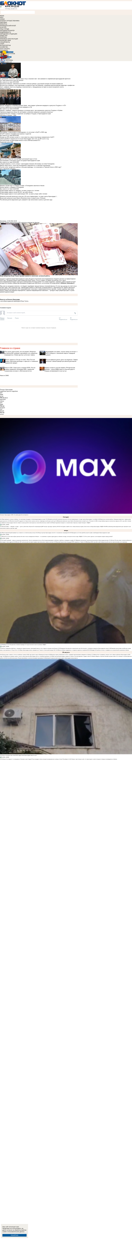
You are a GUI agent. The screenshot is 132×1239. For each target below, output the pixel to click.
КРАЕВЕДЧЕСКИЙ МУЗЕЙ (8, 25)
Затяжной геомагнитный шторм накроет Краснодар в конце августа (62, 658)
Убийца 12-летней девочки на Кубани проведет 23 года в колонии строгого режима (22, 644)
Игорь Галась (25, 301)
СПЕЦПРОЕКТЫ (5, 42)
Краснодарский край (10, 301)
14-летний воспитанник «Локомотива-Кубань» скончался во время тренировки (24, 658)
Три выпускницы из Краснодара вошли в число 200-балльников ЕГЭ (20, 140)
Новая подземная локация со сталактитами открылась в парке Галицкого (69, 522)
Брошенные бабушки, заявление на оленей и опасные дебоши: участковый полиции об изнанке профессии (31, 83)
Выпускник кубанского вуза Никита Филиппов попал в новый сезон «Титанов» (76, 521)
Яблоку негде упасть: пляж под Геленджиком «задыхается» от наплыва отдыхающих (25, 165)
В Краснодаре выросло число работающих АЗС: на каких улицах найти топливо (23, 194)
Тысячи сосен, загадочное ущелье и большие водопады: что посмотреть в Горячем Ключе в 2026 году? (30, 167)
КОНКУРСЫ (3, 24)
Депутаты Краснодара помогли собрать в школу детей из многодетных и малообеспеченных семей (26, 522)
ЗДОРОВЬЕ (3, 22)
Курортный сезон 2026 (6, 142)
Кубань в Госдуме (5, 88)
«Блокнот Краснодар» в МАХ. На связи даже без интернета (14, 514)
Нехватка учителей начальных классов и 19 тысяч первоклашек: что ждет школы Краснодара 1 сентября (72, 519)
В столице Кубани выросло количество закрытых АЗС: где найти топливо (114, 521)
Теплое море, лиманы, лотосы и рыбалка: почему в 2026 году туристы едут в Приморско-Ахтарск (25, 654)
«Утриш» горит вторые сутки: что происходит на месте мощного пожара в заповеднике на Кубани (94, 759)
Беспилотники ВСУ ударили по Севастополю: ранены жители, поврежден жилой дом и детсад (32, 521)
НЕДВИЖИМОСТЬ (5, 32)
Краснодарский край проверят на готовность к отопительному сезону (19, 532)
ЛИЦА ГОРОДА (4, 29)
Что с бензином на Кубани (7, 168)
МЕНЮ (2, 16)
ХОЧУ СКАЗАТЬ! (5, 48)
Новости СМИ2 (4, 375)
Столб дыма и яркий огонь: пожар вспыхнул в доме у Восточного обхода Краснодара (80, 526)
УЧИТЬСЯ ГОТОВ (10, 53)
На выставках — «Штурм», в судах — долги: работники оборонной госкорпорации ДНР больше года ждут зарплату (30, 526)
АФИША (2, 19)
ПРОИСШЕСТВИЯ (5, 40)
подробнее (15, 391)
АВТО (1, 17)
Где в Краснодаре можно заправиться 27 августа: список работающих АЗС (38, 650)
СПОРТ (2, 44)
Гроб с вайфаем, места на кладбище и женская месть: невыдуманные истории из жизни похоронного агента (32, 87)
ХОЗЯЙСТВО (4, 47)
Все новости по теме (6, 82)
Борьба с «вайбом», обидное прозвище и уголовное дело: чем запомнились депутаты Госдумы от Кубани (31, 110)
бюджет (18, 301)
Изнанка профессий (6, 62)
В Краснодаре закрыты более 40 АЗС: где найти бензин (16, 192)
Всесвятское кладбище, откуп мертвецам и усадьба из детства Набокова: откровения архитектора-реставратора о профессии (37, 85)
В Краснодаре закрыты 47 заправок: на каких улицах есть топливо (19, 190)
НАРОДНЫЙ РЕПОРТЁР (7, 30)
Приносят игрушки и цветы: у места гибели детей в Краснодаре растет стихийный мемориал (27, 656)
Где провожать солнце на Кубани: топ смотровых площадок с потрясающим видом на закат (24, 519)
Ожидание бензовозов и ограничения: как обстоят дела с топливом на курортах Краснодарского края (84, 648)
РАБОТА (10, 52)
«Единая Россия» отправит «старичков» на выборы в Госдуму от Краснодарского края (25, 113)
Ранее (17, 318)
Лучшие (9, 318)
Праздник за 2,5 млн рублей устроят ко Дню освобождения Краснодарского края (91, 532)
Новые (2, 318)
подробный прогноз (5, 391)
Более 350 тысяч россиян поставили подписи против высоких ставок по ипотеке (35, 542)
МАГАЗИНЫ (9, 60)
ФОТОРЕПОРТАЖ (5, 45)
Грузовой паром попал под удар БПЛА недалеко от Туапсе (70, 542)
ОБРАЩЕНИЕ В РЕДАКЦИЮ (8, 34)
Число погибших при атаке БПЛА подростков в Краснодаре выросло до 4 (20, 755)
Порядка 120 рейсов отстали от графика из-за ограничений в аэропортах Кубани (110, 650)
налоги (2, 301)
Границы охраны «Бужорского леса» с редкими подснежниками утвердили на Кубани (71, 654)
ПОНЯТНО (14, 1235)
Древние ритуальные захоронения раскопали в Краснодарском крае (92, 540)
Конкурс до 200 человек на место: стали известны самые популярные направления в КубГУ (27, 137)
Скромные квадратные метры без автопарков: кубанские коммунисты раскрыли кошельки (26, 112)
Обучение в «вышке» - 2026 (8, 115)
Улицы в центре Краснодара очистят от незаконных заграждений (53, 532)
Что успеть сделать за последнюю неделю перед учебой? (99, 536)
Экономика (3, 221)
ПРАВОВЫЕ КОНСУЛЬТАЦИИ (9, 39)
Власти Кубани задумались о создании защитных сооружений (73, 650)
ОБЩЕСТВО (3, 35)
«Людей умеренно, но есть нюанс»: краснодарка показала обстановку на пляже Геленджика (27, 164)
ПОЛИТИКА (3, 37)
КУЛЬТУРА (3, 27)
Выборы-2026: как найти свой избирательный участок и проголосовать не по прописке (107, 542)
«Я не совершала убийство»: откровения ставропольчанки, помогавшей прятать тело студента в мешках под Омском (30, 648)
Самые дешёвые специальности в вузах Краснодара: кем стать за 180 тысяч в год (24, 138)
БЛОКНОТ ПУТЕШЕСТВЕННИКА (9, 20)
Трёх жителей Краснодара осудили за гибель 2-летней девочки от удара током (71, 656)
